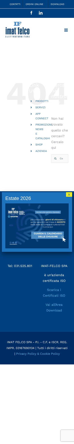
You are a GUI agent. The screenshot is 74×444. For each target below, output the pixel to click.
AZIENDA (41, 150)
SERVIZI (40, 107)
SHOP (39, 144)
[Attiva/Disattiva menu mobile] (66, 30)
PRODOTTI (41, 101)
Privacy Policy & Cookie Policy (38, 354)
